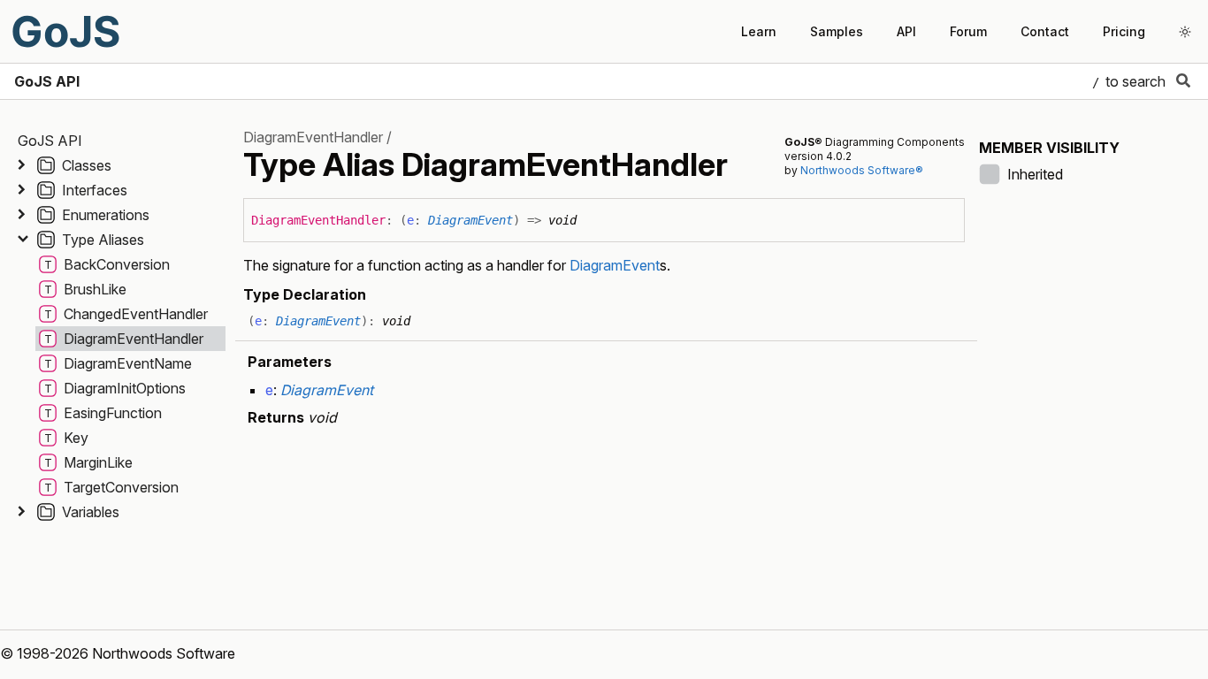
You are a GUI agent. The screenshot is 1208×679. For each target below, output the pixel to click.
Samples (836, 31)
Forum (968, 31)
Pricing (1124, 31)
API (906, 31)
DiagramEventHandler (313, 137)
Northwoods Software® (861, 170)
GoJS (65, 31)
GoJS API (47, 81)
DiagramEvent (470, 220)
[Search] (1183, 81)
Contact (1045, 31)
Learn (758, 31)
